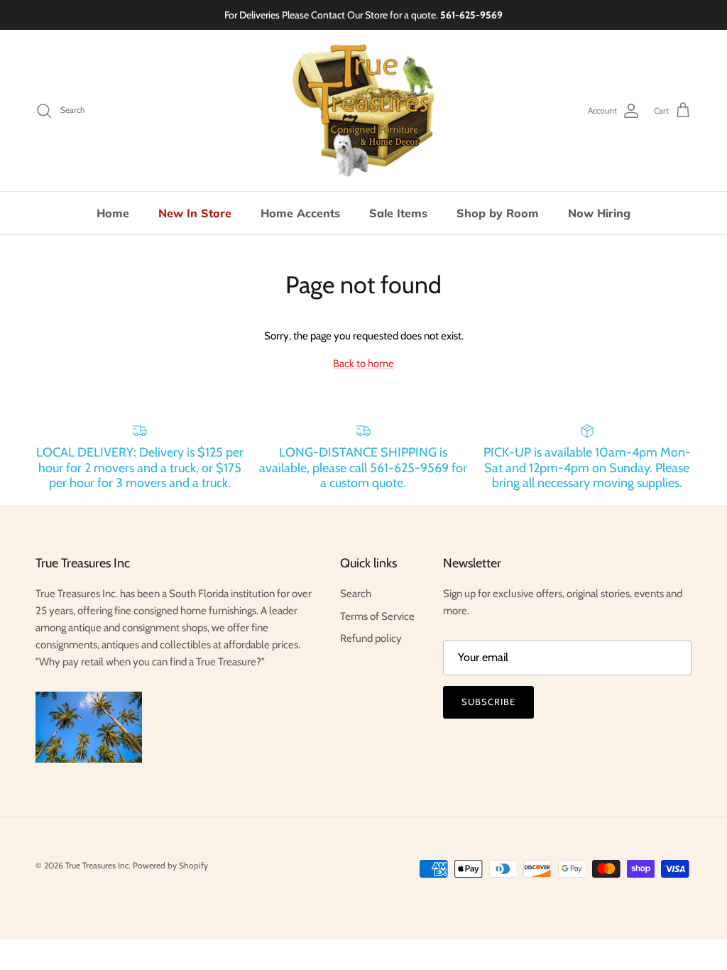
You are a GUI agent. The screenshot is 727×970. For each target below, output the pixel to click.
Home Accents (300, 213)
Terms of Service (377, 616)
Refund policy (371, 638)
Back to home (363, 363)
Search (355, 593)
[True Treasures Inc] (363, 111)
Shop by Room (498, 213)
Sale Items (398, 213)
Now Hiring (599, 213)
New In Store (194, 213)
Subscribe (488, 701)
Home (113, 213)
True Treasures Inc (97, 865)
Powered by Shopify (170, 865)
